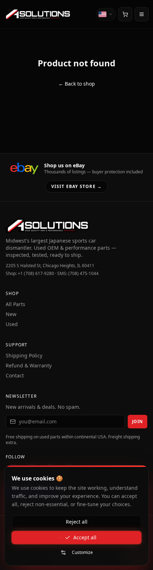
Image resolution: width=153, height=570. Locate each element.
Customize (82, 552)
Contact (15, 375)
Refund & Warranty (29, 365)
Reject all (77, 521)
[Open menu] (141, 14)
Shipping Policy (24, 355)
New (11, 314)
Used (12, 324)
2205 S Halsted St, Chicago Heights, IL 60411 (50, 266)
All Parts (15, 304)
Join (137, 421)
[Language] (106, 14)
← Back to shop (76, 83)
